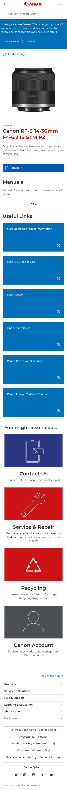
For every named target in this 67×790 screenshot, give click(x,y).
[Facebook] (16, 774)
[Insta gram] (24, 774)
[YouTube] (51, 774)
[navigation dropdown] (60, 4)
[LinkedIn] (33, 774)
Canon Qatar (32, 767)
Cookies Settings (50, 757)
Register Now (12, 41)
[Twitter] (42, 774)
